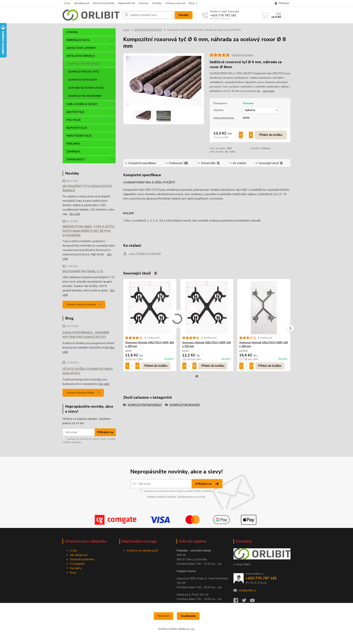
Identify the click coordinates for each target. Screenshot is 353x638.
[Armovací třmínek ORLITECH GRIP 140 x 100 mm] (263, 307)
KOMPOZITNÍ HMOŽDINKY (84, 96)
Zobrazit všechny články (80, 392)
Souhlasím (188, 616)
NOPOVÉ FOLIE (76, 128)
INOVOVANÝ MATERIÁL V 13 (83, 271)
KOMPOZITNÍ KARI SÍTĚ (83, 71)
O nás (67, 3)
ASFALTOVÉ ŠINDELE (80, 56)
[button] (196, 376)
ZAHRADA (73, 151)
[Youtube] (254, 601)
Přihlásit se (105, 432)
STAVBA (72, 32)
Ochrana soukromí (175, 3)
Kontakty (157, 3)
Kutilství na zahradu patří (142, 550)
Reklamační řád (126, 3)
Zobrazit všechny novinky (81, 304)
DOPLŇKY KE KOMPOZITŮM (86, 88)
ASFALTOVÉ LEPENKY (81, 48)
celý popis (268, 91)
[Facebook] (237, 601)
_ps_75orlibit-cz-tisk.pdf (144, 253)
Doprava (143, 3)
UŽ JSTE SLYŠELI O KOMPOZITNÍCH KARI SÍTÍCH (88, 371)
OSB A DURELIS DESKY (81, 104)
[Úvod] (91, 15)
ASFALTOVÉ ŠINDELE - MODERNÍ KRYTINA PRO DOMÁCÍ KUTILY (86, 334)
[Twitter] (246, 601)
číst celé (74, 214)
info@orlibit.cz (247, 590)
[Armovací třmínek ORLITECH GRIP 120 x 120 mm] (206, 307)
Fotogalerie (77, 564)
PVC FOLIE (73, 120)
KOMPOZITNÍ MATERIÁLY (84, 64)
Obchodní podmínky (104, 3)
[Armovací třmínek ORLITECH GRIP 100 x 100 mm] (149, 307)
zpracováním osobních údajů (93, 439)
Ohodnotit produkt (242, 55)
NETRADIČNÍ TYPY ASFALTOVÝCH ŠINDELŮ (87, 188)
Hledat (184, 15)
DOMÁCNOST (75, 159)
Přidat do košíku (270, 135)
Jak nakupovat (81, 3)
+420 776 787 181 (223, 15)
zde (192, 629)
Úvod (126, 30)
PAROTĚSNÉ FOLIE (79, 136)
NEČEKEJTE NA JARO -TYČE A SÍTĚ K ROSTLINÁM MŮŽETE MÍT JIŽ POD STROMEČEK (88, 230)
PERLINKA (73, 143)
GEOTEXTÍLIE (75, 112)
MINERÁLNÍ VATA (78, 40)
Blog (191, 3)
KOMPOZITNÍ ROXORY (82, 80)
